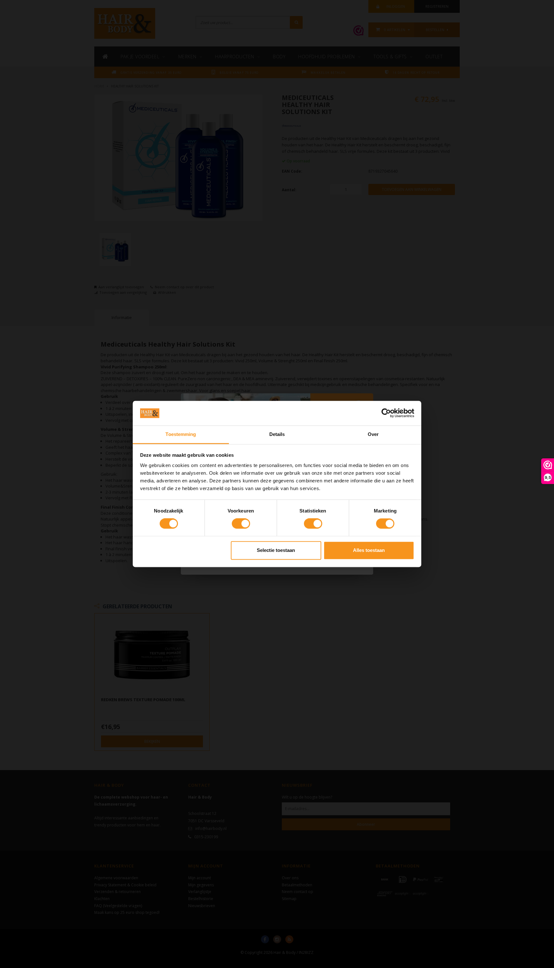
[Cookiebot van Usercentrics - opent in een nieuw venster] (386, 413)
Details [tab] (277, 434)
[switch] (241, 524)
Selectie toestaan (276, 550)
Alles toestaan (369, 550)
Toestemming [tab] (180, 434)
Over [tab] (373, 434)
